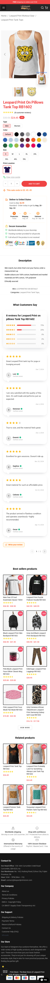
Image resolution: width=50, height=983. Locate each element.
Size (5, 150)
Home (3, 16)
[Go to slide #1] (18, 91)
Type (5, 122)
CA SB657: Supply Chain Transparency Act (18, 906)
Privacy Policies (8, 898)
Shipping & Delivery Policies (12, 917)
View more (25, 728)
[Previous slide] (5, 54)
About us (5, 891)
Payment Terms (8, 921)
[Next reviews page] (44, 551)
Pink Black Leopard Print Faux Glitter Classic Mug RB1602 (13, 671)
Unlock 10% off (5, 971)
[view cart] (46, 7)
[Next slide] (45, 54)
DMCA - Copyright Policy (11, 902)
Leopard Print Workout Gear (21, 16)
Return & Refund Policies (11, 924)
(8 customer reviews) (22, 113)
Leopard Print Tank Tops (12, 20)
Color (5, 130)
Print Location (9, 163)
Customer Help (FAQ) (10, 932)
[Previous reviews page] (32, 551)
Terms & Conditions (9, 895)
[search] (42, 7)
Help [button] (45, 980)
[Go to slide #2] (32, 91)
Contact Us (6, 928)
